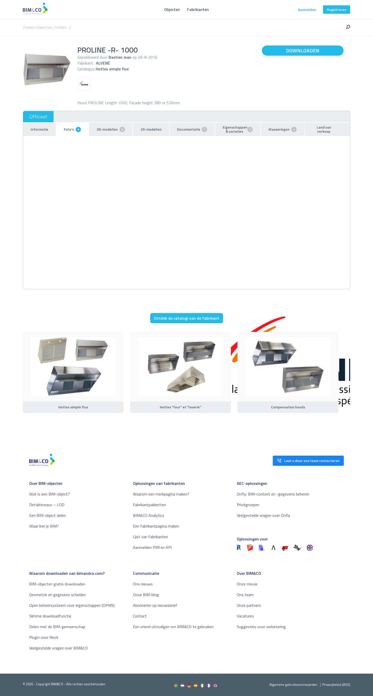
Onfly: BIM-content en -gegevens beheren (273, 494)
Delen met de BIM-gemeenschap (57, 627)
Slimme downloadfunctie (50, 616)
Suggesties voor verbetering (261, 627)
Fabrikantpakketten (149, 505)
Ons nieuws (143, 584)
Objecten (172, 9)
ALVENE (103, 63)
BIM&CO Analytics (148, 515)
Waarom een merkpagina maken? (161, 494)
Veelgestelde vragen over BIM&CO (58, 648)
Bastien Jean (120, 57)
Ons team (245, 595)
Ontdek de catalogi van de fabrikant (186, 318)
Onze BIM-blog (146, 595)
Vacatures (245, 616)
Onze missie (247, 584)
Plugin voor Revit (44, 637)
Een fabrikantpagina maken (156, 526)
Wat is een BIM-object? (49, 494)
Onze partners (249, 605)
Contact (140, 616)
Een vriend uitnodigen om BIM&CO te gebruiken (173, 627)
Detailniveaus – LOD (46, 505)
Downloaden (302, 50)
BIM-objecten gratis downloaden (57, 584)
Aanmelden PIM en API (152, 547)
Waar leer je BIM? (44, 526)
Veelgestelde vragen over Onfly (263, 515)
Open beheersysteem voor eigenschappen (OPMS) (72, 605)
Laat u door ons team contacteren (312, 460)
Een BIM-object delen (47, 515)
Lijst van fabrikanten (150, 537)
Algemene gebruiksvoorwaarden (293, 684)
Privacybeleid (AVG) (336, 684)
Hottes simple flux (112, 69)
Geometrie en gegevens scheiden (57, 595)
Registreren (336, 9)
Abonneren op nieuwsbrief (155, 605)
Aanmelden (307, 9)
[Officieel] (38, 116)
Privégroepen (248, 505)
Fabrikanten (198, 9)
